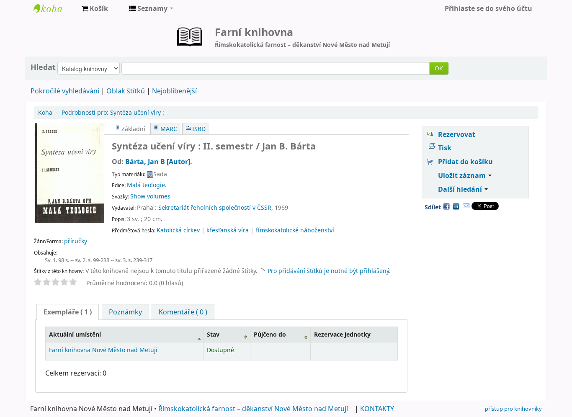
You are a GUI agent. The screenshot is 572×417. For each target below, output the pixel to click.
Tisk (444, 147)
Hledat (43, 67)
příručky (75, 241)
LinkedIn (456, 206)
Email (466, 206)
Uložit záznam (462, 175)
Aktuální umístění (75, 334)
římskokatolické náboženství (294, 230)
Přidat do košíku (465, 161)
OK (439, 68)
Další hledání (461, 189)
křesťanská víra (227, 230)
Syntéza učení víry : (113, 112)
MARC (168, 129)
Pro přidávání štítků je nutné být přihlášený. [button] (329, 271)
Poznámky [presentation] (125, 312)
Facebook (446, 206)
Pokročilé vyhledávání (65, 90)
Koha (45, 112)
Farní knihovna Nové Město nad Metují (54, 8)
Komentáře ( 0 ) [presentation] (183, 312)
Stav (213, 334)
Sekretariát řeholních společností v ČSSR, (215, 207)
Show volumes (150, 196)
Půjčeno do (270, 334)
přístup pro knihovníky (513, 408)
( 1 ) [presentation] (68, 312)
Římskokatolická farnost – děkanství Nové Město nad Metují (253, 408)
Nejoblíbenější (174, 90)
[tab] (67, 312)
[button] (94, 8)
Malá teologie (146, 185)
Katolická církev (178, 230)
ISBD (199, 129)
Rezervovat (456, 134)
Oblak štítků (125, 90)
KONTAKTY (377, 408)
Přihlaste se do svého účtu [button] (488, 8)
